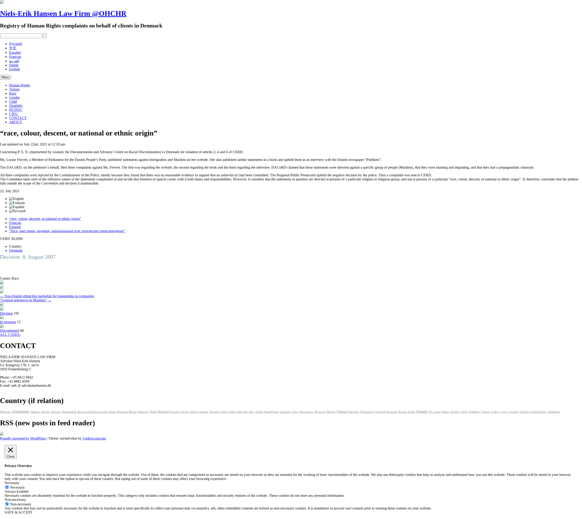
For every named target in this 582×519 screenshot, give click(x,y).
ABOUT (15, 122)
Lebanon (285, 411)
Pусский (15, 44)
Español (15, 52)
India (232, 411)
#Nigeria (5, 411)
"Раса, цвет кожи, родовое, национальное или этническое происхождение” (67, 231)
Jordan (259, 411)
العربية (14, 61)
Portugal (380, 411)
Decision (6, 313)
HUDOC (16, 110)
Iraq (245, 411)
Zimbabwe (553, 411)
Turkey (495, 411)
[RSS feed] (2, 434)
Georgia (214, 411)
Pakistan (341, 411)
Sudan (445, 411)
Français (15, 57)
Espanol (15, 227)
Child (13, 101)
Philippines (367, 411)
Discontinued (9, 330)
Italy (251, 411)
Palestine (353, 411)
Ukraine (524, 411)
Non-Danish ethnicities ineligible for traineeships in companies (47, 296)
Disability (16, 106)
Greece (224, 411)
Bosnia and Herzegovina (93, 411)
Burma (133, 411)
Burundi (143, 411)
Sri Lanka (435, 411)
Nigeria (331, 411)
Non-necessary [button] (15, 500)
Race (12, 93)
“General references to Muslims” (25, 300)
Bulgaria (122, 411)
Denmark (16, 250)
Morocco (320, 411)
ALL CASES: (10, 335)
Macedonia (307, 411)
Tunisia (485, 411)
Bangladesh (69, 411)
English (14, 69)
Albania (35, 411)
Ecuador (175, 411)
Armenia (56, 411)
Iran (239, 411)
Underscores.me (94, 438)
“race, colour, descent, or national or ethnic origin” (45, 219)
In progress (8, 322)
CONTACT (18, 118)
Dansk (13, 65)
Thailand (473, 411)
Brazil (112, 411)
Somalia (422, 411)
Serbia (411, 411)
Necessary (17, 487)
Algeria (45, 411)
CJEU (13, 114)
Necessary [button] (12, 483)
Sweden (455, 411)
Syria (464, 411)
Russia (403, 411)
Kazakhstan (271, 411)
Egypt (185, 411)
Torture (14, 89)
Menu (5, 77)
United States (538, 411)
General (203, 411)
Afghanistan (20, 411)
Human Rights (19, 85)
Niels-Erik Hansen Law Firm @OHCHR (63, 13)
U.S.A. (504, 411)
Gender (14, 97)
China (152, 411)
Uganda (514, 411)
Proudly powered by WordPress (23, 438)
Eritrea (194, 411)
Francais (15, 223)
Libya (295, 411)
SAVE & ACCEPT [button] (19, 512)
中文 (12, 48)
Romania (392, 411)
